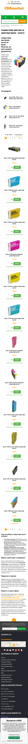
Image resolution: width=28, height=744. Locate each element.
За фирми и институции (6, 675)
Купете (17, 167)
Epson (21, 25)
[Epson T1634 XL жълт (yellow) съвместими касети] (14, 438)
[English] (7, 650)
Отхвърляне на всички (14, 735)
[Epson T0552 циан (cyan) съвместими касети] (14, 502)
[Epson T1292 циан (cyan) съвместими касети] (14, 310)
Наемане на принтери (6, 677)
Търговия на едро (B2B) (6, 664)
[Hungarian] (10, 650)
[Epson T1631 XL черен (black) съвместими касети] (14, 470)
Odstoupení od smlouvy (6, 681)
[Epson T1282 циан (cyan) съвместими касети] (14, 181)
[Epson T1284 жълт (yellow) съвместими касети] (14, 214)
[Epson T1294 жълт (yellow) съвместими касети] (14, 278)
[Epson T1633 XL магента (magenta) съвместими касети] (14, 374)
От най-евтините (18, 134)
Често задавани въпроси (7, 666)
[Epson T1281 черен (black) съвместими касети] (14, 149)
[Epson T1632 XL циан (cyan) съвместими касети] (14, 406)
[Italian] (22, 650)
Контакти (3, 657)
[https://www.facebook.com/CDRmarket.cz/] (5, 717)
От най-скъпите (8, 134)
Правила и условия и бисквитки (8, 670)
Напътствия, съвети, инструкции (8, 659)
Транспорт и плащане (6, 662)
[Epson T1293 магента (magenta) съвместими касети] (14, 342)
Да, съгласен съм (14, 737)
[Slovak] (19, 650)
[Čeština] (5, 650)
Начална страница (5, 25)
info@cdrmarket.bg (16, 3)
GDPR (2, 673)
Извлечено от (23, 22)
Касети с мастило (15, 25)
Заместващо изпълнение (7, 679)
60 (19, 138)
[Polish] (13, 650)
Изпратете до (21, 628)
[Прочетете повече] (22, 138)
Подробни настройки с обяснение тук (14, 740)
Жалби (2, 668)
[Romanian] (16, 650)
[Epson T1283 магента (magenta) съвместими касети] (14, 246)
